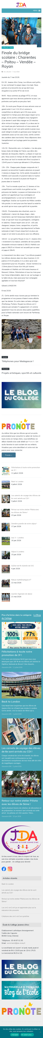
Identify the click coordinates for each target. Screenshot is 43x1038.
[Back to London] (21, 685)
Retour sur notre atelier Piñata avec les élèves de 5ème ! (20, 802)
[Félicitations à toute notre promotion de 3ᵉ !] (21, 635)
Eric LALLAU (7, 72)
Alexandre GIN (6, 667)
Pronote (31, 441)
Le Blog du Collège (7, 47)
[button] (35, 10)
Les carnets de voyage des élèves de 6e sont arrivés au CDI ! (21, 750)
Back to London (11, 701)
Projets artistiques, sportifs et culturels (21, 373)
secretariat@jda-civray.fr (16, 943)
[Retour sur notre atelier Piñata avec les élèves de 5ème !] (21, 784)
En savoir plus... (27, 1035)
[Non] (40, 1032)
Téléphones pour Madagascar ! (18, 361)
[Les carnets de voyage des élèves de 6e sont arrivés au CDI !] (21, 731)
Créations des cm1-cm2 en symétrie (15, 916)
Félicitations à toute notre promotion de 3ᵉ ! (17, 653)
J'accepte (14, 1035)
